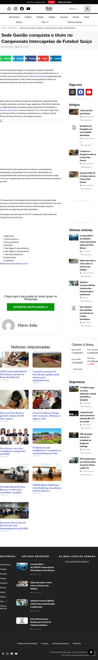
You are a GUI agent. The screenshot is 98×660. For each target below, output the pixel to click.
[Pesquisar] (87, 9)
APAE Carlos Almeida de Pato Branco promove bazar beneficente (13, 374)
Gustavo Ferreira (88, 273)
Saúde (2, 592)
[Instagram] (15, 9)
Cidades (3, 569)
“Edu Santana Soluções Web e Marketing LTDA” (78, 655)
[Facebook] (22, 9)
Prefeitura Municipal (36, 76)
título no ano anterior (9, 110)
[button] (5, 58)
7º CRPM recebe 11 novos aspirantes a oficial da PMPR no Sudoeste (88, 393)
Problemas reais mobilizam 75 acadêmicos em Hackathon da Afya (47, 450)
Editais (3, 597)
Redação (85, 298)
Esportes (4, 583)
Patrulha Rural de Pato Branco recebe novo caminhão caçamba (12, 490)
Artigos (3, 578)
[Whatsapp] (9, 9)
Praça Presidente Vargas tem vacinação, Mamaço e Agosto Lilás (47, 416)
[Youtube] (28, 9)
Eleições (3, 574)
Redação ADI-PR (88, 117)
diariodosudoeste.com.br (17, 263)
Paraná (3, 587)
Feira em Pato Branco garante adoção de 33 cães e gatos (12, 416)
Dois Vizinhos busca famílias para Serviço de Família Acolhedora (86, 313)
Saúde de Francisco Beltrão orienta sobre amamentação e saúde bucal (87, 288)
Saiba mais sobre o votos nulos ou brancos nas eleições (41, 585)
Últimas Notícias (3, 607)
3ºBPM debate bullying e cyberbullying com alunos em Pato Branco (47, 488)
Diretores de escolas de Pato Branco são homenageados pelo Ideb (14, 525)
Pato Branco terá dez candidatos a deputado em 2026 (13, 451)
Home (3, 28)
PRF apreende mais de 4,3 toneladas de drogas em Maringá (86, 440)
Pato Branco (12, 28)
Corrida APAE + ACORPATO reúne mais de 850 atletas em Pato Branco (88, 241)
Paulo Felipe (86, 251)
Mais (2, 601)
